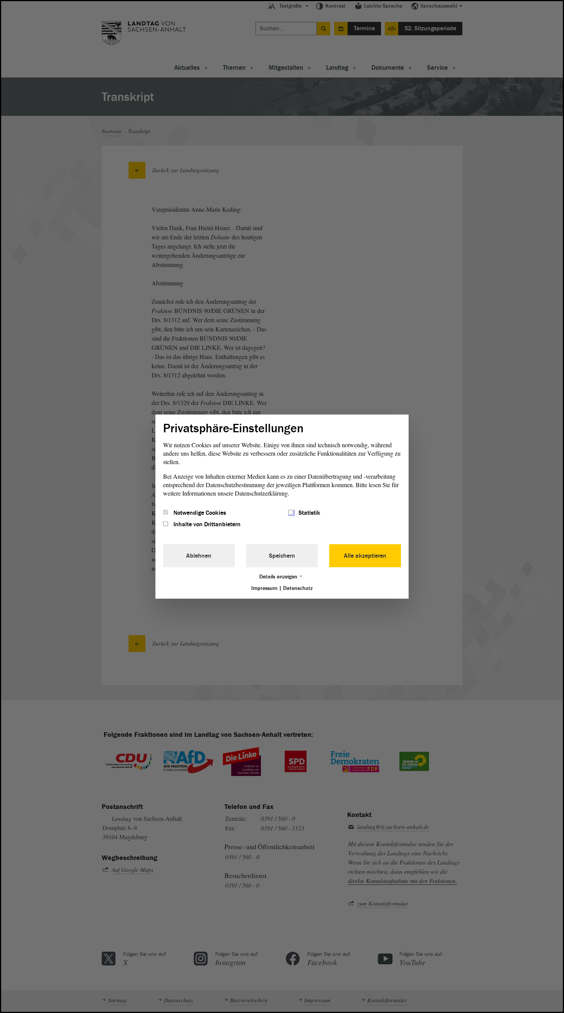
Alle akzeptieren (365, 556)
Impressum (264, 588)
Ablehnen (198, 556)
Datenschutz (298, 588)
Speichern (282, 556)
